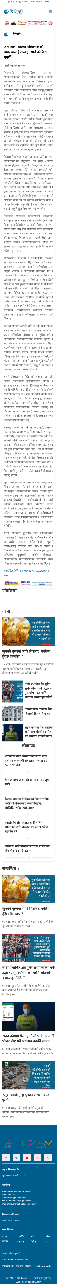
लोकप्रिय (28, 746)
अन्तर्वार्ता (20, 1242)
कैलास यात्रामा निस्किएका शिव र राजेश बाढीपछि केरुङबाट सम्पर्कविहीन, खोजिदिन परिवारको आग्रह (27, 804)
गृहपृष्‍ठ (5, 1236)
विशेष (33, 1242)
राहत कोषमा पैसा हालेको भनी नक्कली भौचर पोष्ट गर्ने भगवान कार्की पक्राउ (39, 732)
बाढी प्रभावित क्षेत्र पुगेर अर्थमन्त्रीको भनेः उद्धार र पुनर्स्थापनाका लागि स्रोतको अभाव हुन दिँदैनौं (38, 691)
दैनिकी (17, 34)
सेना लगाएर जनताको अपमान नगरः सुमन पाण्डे (27, 782)
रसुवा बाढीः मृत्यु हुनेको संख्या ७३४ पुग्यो (25, 1097)
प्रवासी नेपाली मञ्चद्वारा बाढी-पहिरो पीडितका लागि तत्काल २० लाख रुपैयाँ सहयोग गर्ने (26, 827)
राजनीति (20, 1237)
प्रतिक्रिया (9, 590)
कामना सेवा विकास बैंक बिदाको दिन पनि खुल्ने (38, 711)
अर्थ (32, 1237)
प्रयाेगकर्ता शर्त (8, 1266)
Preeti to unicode (42, 1266)
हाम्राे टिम (19, 1266)
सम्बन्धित (9, 868)
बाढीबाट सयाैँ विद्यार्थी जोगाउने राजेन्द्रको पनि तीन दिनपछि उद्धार (27, 848)
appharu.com (34, 1282)
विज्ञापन (28, 1266)
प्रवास (47, 1242)
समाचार (5, 1241)
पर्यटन (47, 1237)
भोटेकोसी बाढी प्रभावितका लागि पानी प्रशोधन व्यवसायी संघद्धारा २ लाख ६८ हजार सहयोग (26, 761)
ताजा (6, 611)
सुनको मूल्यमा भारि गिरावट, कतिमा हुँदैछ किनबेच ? (26, 654)
